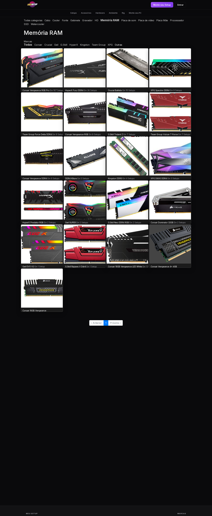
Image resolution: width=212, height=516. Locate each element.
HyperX (73, 44)
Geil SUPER (70, 222)
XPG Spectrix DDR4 (160, 90)
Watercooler (37, 24)
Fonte (65, 20)
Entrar (180, 5)
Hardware (100, 13)
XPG (110, 44)
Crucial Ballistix (115, 90)
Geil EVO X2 (28, 266)
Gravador (87, 20)
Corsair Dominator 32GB (162, 222)
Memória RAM (110, 20)
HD (96, 20)
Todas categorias (33, 20)
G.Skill (63, 44)
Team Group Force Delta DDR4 (37, 134)
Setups (73, 13)
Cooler (56, 20)
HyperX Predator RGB (32, 222)
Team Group (99, 44)
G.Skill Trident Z (115, 134)
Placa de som (128, 20)
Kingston (85, 44)
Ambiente (113, 13)
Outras (118, 44)
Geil (56, 44)
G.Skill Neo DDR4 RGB (118, 222)
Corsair (38, 44)
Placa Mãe (162, 20)
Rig (123, 13)
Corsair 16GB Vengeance (34, 310)
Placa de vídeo (146, 20)
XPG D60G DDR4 (159, 178)
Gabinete (75, 20)
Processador (177, 20)
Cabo (47, 20)
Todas (28, 44)
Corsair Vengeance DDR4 (34, 178)
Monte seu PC (135, 13)
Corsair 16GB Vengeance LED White (125, 266)
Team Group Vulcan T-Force (164, 134)
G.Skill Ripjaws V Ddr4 (75, 266)
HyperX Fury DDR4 (74, 90)
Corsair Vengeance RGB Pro (35, 90)
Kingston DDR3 (115, 178)
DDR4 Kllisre (71, 178)
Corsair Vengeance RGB (76, 134)
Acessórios (86, 13)
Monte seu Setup (162, 5)
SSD (26, 24)
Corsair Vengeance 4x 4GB (164, 266)
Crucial (48, 44)
